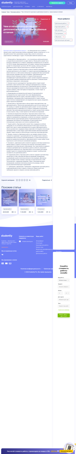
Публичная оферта (49, 269)
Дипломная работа (41, 253)
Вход (70, 3)
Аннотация (39, 243)
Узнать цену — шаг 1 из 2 (63, 315)
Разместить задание (57, 3)
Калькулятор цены (66, 451)
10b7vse (54, 451)
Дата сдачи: (61, 297)
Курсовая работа (15, 12)
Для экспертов (17, 6)
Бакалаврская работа (42, 245)
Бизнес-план (39, 247)
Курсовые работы (8, 50)
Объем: (60, 290)
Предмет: (60, 284)
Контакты (49, 6)
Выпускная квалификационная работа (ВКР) (45, 250)
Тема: (59, 303)
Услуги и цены (6, 6)
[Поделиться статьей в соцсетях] (49, 19)
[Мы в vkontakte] (2, 254)
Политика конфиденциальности (30, 269)
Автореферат (39, 241)
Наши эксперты (60, 245)
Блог (33, 6)
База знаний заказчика (59, 254)
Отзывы (27, 6)
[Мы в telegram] (6, 254)
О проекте (40, 6)
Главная (3, 12)
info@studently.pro (27, 241)
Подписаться (64, 64)
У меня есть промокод (63, 309)
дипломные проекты (20, 50)
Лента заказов (60, 243)
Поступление (41, 209)
